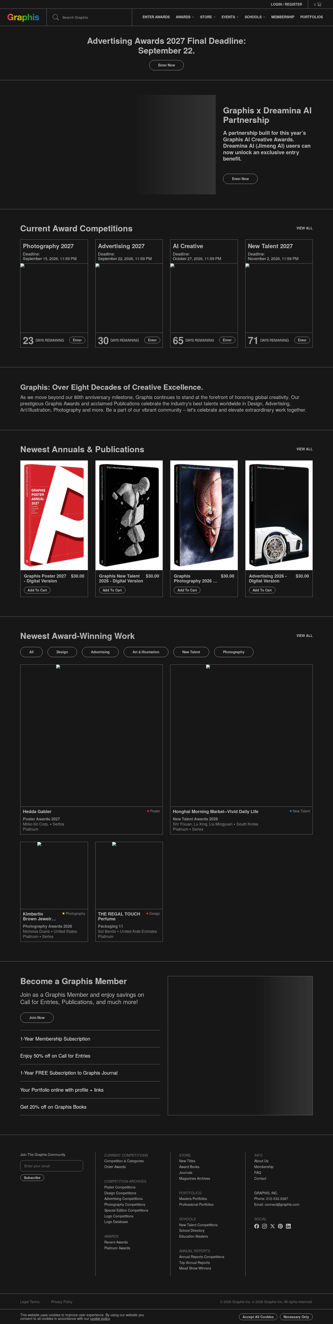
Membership (264, 1166)
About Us (261, 1160)
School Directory (192, 1230)
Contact (260, 1178)
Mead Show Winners (195, 1268)
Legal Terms (29, 1301)
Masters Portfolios (193, 1198)
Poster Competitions (120, 1187)
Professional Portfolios (196, 1204)
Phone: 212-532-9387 (271, 1198)
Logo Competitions (118, 1216)
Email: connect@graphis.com (276, 1204)
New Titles (187, 1160)
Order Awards (115, 1166)
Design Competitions (120, 1192)
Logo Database (116, 1221)
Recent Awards (116, 1242)
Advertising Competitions (123, 1198)
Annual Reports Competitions (201, 1256)
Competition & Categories (124, 1160)
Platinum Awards (117, 1247)
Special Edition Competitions (126, 1210)
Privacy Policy (61, 1301)
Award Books (189, 1166)
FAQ (257, 1172)
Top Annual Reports (194, 1262)
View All (304, 228)
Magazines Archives (194, 1178)
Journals (185, 1172)
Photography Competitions (124, 1204)
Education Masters (193, 1236)
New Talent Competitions (198, 1224)
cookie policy (100, 1318)
